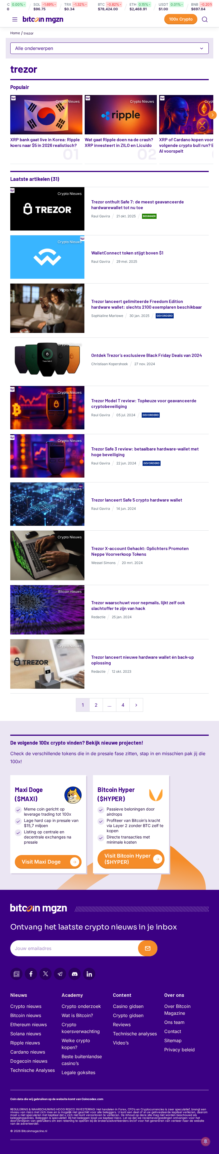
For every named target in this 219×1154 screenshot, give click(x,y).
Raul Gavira (100, 216)
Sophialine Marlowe (107, 316)
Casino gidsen (128, 1006)
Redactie (98, 617)
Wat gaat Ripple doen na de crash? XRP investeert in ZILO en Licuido (119, 142)
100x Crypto (181, 19)
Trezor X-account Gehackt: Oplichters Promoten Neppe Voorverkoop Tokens (140, 551)
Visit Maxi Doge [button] (41, 862)
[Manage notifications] (205, 1141)
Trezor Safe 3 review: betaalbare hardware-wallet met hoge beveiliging (145, 451)
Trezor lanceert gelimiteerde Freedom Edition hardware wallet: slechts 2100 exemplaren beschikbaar (146, 304)
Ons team (174, 1022)
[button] (204, 19)
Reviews (122, 1024)
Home (15, 33)
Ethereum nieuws (28, 1024)
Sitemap (173, 1040)
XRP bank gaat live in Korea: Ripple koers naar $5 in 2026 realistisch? (45, 142)
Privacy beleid (179, 1049)
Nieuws (18, 995)
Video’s (121, 1043)
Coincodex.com (92, 1099)
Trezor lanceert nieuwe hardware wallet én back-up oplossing (142, 659)
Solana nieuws (25, 1033)
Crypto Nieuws (68, 101)
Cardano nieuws (27, 1052)
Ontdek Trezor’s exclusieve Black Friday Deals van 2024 (146, 355)
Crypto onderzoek (81, 1006)
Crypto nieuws (25, 1006)
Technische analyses (135, 1033)
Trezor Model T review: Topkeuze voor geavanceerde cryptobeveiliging (143, 403)
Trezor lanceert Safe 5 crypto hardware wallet (136, 499)
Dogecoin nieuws (28, 1061)
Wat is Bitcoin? (77, 1015)
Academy (72, 995)
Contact (172, 1031)
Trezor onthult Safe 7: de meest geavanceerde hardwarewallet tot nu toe (137, 204)
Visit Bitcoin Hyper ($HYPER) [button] (127, 859)
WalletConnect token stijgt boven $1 (127, 252)
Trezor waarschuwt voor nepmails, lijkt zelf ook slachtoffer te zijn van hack (138, 605)
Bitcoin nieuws (70, 591)
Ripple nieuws (25, 1043)
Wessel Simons (103, 563)
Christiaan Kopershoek (109, 364)
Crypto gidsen (128, 1015)
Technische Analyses (32, 1070)
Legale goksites (78, 1072)
